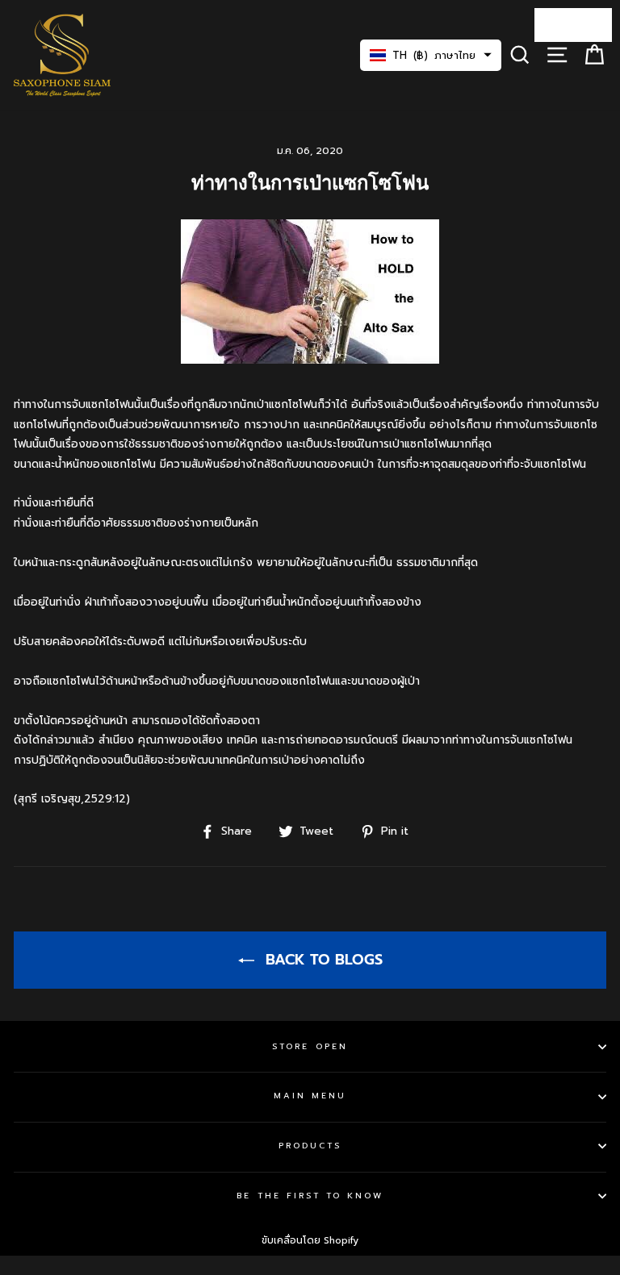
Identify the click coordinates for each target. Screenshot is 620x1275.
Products (310, 1146)
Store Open (310, 1046)
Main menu (310, 1096)
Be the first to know (310, 1196)
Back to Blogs (322, 959)
